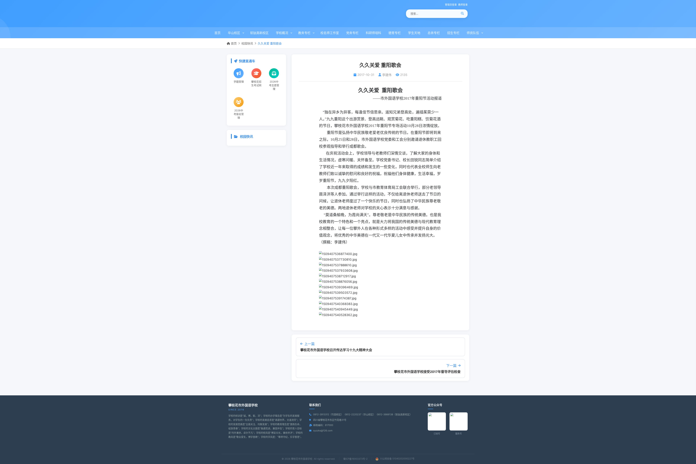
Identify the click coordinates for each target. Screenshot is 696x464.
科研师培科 (373, 33)
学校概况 (282, 33)
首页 (217, 33)
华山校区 (234, 33)
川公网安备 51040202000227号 (397, 458)
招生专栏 (453, 33)
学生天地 (414, 33)
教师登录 (463, 4)
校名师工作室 (329, 33)
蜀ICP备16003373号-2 (355, 458)
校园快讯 (247, 43)
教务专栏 (304, 33)
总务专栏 (434, 33)
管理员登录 (451, 4)
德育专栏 (394, 33)
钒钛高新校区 (259, 33)
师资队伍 (473, 33)
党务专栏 (352, 33)
